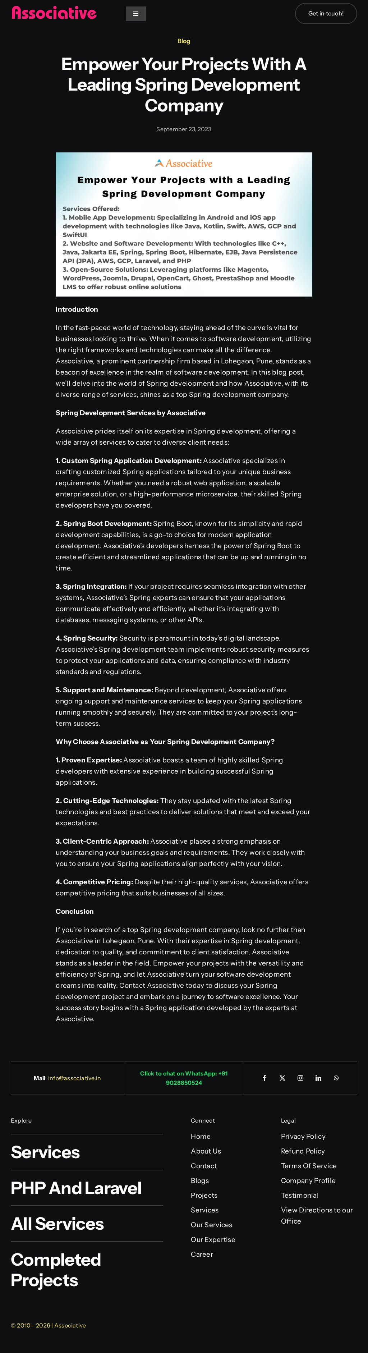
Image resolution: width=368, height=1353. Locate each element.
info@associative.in (74, 1078)
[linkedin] (318, 1078)
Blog (184, 41)
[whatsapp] (336, 1078)
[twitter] (282, 1078)
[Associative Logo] (54, 9)
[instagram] (300, 1078)
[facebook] (264, 1078)
